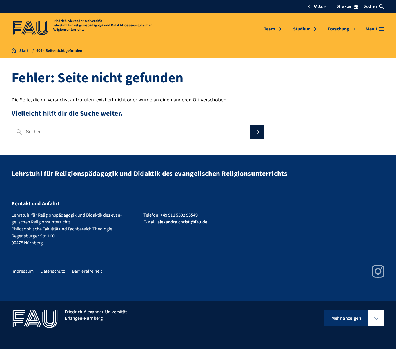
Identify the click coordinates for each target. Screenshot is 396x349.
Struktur (344, 6)
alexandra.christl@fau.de (182, 222)
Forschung (338, 29)
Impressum (23, 271)
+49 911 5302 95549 (179, 215)
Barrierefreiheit (87, 271)
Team (269, 29)
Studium (302, 29)
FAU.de (319, 7)
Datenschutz (53, 271)
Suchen (370, 6)
